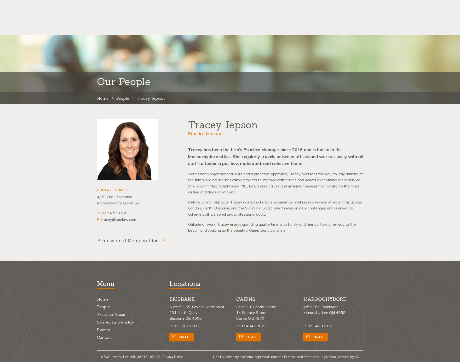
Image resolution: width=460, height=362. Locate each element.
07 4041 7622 (253, 326)
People (103, 306)
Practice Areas (111, 314)
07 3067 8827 (187, 326)
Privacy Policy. (173, 357)
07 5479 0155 (114, 212)
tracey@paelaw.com (118, 219)
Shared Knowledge (115, 322)
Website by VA (348, 357)
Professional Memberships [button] (127, 240)
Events (103, 329)
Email (184, 337)
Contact (104, 337)
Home (103, 299)
